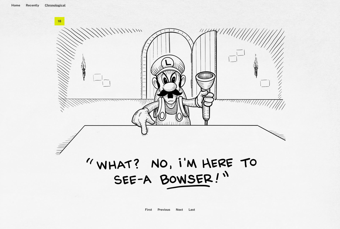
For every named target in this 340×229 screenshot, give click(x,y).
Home (15, 5)
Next (179, 209)
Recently (32, 5)
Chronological (55, 5)
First (148, 209)
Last (192, 209)
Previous (164, 209)
